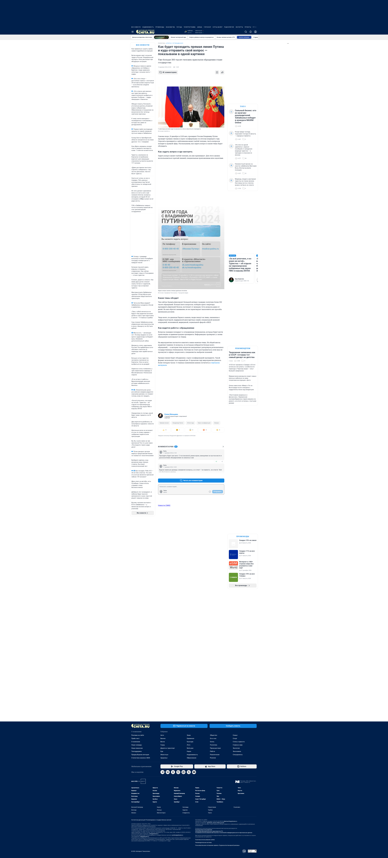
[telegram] (162, 772)
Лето (188, 745)
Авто (162, 735)
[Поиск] (245, 32)
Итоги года (190, 423)
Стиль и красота (239, 742)
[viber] (178, 772)
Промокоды (159, 27)
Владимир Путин (178, 423)
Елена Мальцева (171, 414)
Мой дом (190, 748)
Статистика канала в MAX (140, 758)
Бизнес (163, 738)
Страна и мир (237, 745)
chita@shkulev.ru (153, 833)
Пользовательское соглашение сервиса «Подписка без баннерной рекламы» (217, 845)
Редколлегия (229, 27)
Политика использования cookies (205, 839)
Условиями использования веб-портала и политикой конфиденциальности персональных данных (223, 832)
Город (162, 745)
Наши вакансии (137, 748)
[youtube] (194, 772)
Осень (212, 742)
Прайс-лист (135, 738)
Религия (213, 758)
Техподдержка (136, 751)
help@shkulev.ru (144, 836)
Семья (235, 735)
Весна (162, 742)
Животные (164, 755)
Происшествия (215, 748)
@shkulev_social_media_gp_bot (215, 822)
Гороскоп (207, 27)
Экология (236, 748)
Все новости (136, 27)
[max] (183, 772)
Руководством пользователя (203, 830)
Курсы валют (217, 27)
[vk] (168, 772)
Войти (165, 492)
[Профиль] (255, 32)
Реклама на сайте (137, 735)
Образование (191, 758)
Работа (212, 751)
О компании (135, 742)
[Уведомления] (250, 32)
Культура (190, 742)
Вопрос (216, 423)
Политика (213, 745)
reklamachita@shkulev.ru (230, 821)
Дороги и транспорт (167, 748)
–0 (222, 461)
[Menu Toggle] (132, 32)
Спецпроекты (238, 755)
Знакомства (170, 27)
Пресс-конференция (204, 423)
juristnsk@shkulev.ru (177, 835)
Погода (179, 27)
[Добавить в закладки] (217, 72)
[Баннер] (161, 37)
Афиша (199, 27)
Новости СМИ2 (164, 505)
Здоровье (163, 758)
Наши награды (136, 745)
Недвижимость (148, 27)
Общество (213, 735)
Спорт (235, 738)
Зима (189, 735)
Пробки (255, 27)
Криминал (190, 738)
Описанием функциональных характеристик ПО (209, 831)
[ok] (173, 772)
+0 (216, 461)
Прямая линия (164, 423)
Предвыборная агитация (140, 755)
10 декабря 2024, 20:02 (164, 67)
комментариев (169, 72)
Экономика (237, 751)
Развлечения (214, 755)
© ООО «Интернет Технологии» (140, 851)
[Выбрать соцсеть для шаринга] (222, 72)
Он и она (213, 738)
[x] (189, 772)
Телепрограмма (190, 27)
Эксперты (239, 27)
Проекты (248, 27)
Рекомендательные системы (203, 842)
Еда (161, 751)
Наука (189, 751)
